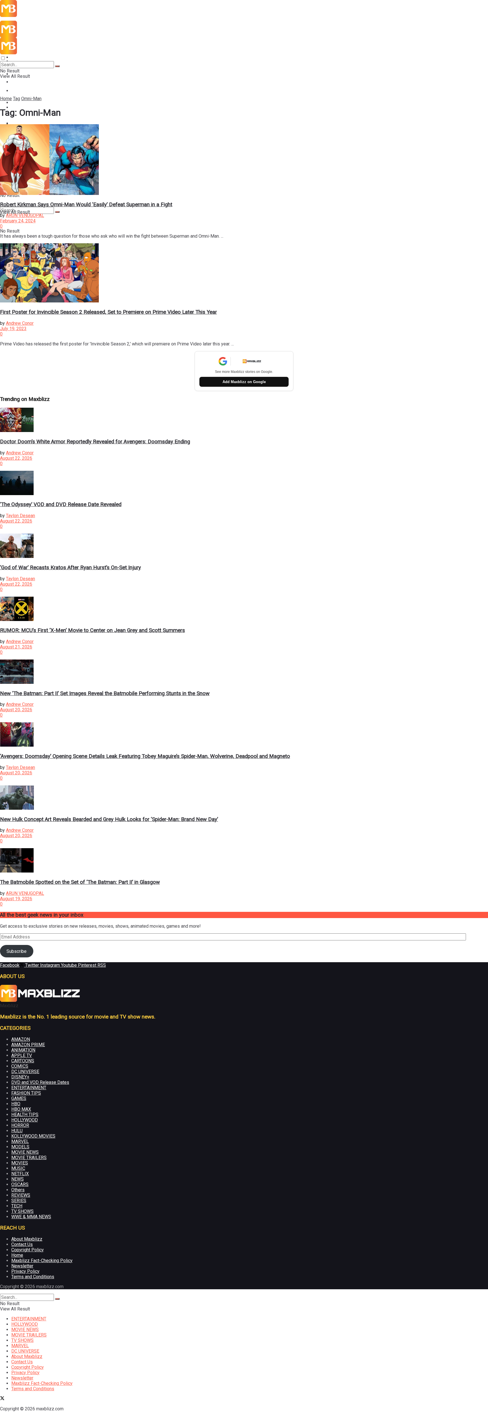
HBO (15, 1103)
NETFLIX (20, 1173)
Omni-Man (31, 98)
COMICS (19, 1066)
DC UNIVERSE (25, 1071)
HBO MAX (21, 1109)
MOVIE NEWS (25, 90)
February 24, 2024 (18, 221)
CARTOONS (22, 1060)
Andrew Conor (20, 323)
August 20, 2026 (16, 709)
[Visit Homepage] (40, 15)
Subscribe (16, 951)
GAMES (18, 1098)
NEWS (17, 1179)
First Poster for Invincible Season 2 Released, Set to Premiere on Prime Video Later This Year (108, 312)
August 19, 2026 (16, 898)
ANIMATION (23, 1050)
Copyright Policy (27, 1249)
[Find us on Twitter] (2, 1399)
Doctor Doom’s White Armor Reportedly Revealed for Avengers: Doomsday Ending (95, 442)
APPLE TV (21, 1055)
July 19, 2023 (13, 328)
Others (18, 1189)
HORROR (20, 1125)
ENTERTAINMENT (28, 57)
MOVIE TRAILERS (29, 1157)
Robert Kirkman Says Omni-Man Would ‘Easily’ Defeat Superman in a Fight (86, 204)
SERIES (18, 1200)
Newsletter (22, 1266)
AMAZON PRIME (28, 1044)
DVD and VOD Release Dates (40, 1082)
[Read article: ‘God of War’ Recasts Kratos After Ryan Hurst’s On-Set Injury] (244, 546)
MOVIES (19, 1163)
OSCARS (20, 1184)
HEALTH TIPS (24, 1114)
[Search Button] (57, 212)
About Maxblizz (26, 1239)
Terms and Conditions (32, 1276)
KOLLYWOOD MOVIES (33, 1136)
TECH (16, 1206)
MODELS (20, 1146)
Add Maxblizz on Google (244, 382)
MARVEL (20, 1141)
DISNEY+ (20, 1077)
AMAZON (20, 1039)
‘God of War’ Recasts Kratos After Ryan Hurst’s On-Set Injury (70, 567)
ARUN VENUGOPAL (25, 215)
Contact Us (22, 1244)
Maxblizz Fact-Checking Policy (42, 1260)
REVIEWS (20, 1195)
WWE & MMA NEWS (31, 1216)
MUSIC (18, 1168)
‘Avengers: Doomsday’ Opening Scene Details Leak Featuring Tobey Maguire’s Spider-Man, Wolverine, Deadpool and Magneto (145, 756)
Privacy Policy (25, 1271)
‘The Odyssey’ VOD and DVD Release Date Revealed (60, 504)
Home (6, 98)
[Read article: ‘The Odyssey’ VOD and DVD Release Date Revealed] (244, 483)
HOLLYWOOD (24, 1120)
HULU (17, 1130)
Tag (16, 98)
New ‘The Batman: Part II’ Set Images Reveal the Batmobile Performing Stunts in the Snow (105, 693)
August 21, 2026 (16, 647)
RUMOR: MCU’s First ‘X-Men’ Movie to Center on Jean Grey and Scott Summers (92, 630)
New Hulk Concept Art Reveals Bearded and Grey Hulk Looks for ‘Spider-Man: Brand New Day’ (109, 819)
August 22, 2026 (16, 458)
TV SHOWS (22, 1211)
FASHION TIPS (26, 1093)
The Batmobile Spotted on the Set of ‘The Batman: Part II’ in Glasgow (80, 882)
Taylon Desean (20, 515)
